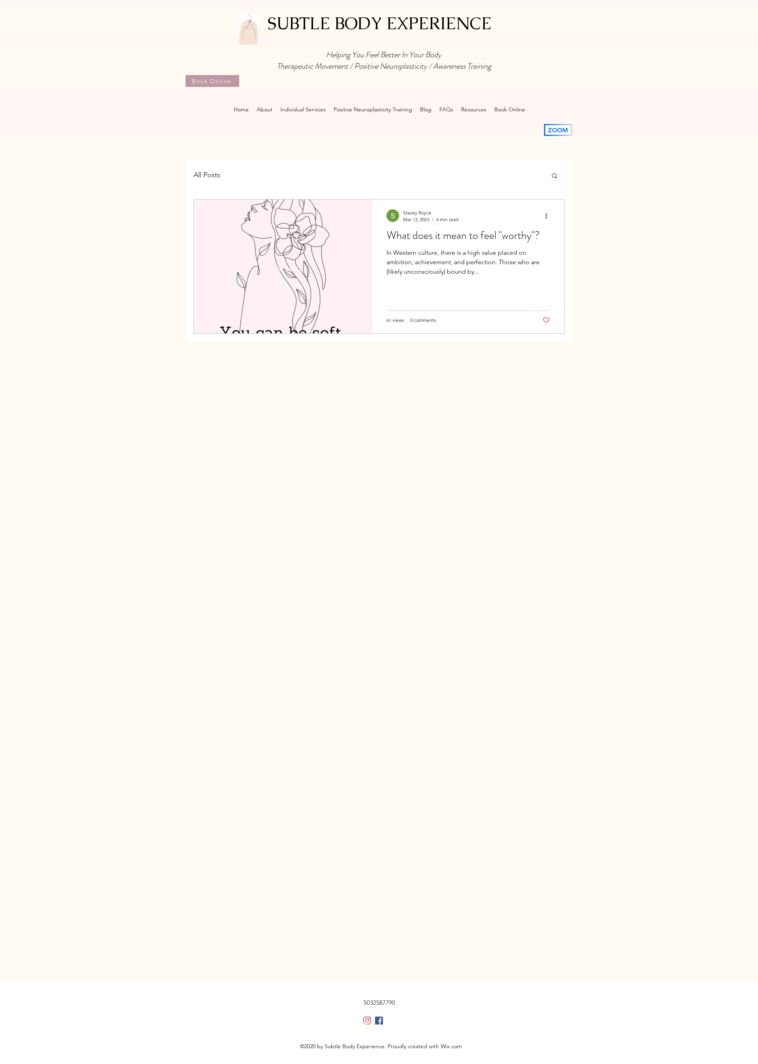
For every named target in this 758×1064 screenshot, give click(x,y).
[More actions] (548, 215)
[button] (554, 176)
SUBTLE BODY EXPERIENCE (379, 23)
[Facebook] (379, 1021)
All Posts (206, 175)
